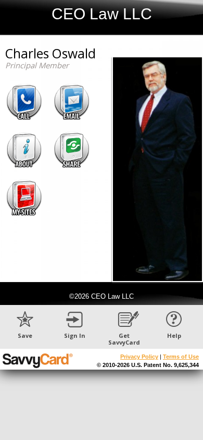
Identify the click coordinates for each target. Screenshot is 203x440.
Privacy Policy (139, 356)
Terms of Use (181, 356)
